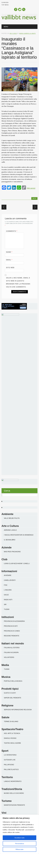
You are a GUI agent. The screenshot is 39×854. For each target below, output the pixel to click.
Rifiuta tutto (19, 849)
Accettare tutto (19, 838)
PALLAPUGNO (9, 764)
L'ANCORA (7, 590)
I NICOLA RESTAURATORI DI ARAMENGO (18, 535)
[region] (19, 834)
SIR (5, 604)
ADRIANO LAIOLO (10, 530)
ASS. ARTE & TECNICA (12, 733)
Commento (11, 231)
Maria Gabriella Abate (27, 33)
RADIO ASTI (8, 599)
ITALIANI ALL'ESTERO (12, 647)
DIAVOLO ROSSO (10, 738)
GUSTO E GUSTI (10, 693)
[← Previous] (4, 207)
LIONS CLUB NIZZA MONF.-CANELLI (17, 563)
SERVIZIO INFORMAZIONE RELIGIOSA (18, 709)
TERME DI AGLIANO (11, 721)
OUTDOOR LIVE (9, 760)
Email (9, 260)
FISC (5, 585)
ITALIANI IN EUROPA (11, 652)
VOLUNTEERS (9, 657)
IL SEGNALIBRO (9, 540)
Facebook (15, 9)
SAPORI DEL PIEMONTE (12, 698)
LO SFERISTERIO (10, 755)
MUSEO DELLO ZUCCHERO (14, 793)
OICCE (6, 595)
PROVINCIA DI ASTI (11, 626)
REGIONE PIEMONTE (11, 636)
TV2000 (6, 609)
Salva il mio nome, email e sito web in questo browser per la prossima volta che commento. (18, 282)
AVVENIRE (7, 575)
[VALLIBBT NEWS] (19, 19)
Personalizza (19, 843)
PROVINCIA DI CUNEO (12, 631)
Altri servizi (31, 188)
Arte (34, 198)
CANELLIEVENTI (10, 580)
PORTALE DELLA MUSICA (13, 681)
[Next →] (35, 207)
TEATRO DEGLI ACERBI (12, 743)
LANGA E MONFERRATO (12, 781)
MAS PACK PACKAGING (12, 551)
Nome (9, 252)
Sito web (10, 267)
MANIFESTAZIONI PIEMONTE (14, 805)
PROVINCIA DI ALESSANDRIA (14, 621)
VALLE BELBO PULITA (12, 518)
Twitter (19, 9)
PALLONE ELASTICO (11, 769)
